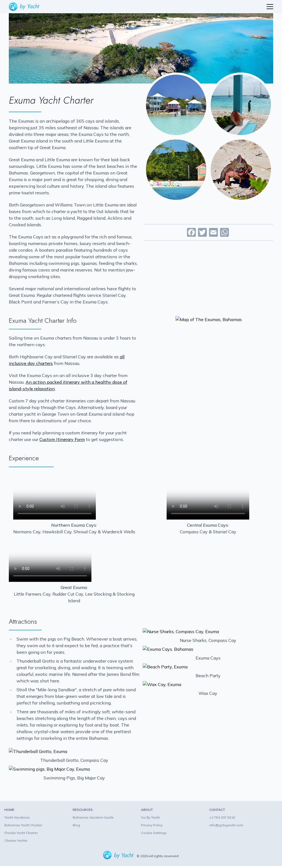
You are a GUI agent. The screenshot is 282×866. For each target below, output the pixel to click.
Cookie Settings (154, 833)
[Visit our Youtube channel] (96, 834)
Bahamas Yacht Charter (23, 825)
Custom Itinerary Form (62, 439)
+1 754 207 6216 (222, 817)
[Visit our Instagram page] (85, 834)
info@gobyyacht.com (226, 825)
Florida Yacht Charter (21, 833)
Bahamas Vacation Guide (93, 817)
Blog (76, 825)
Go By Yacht (150, 817)
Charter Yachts (16, 840)
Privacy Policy (151, 825)
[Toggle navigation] (270, 6)
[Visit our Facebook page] (76, 834)
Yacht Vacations (17, 817)
